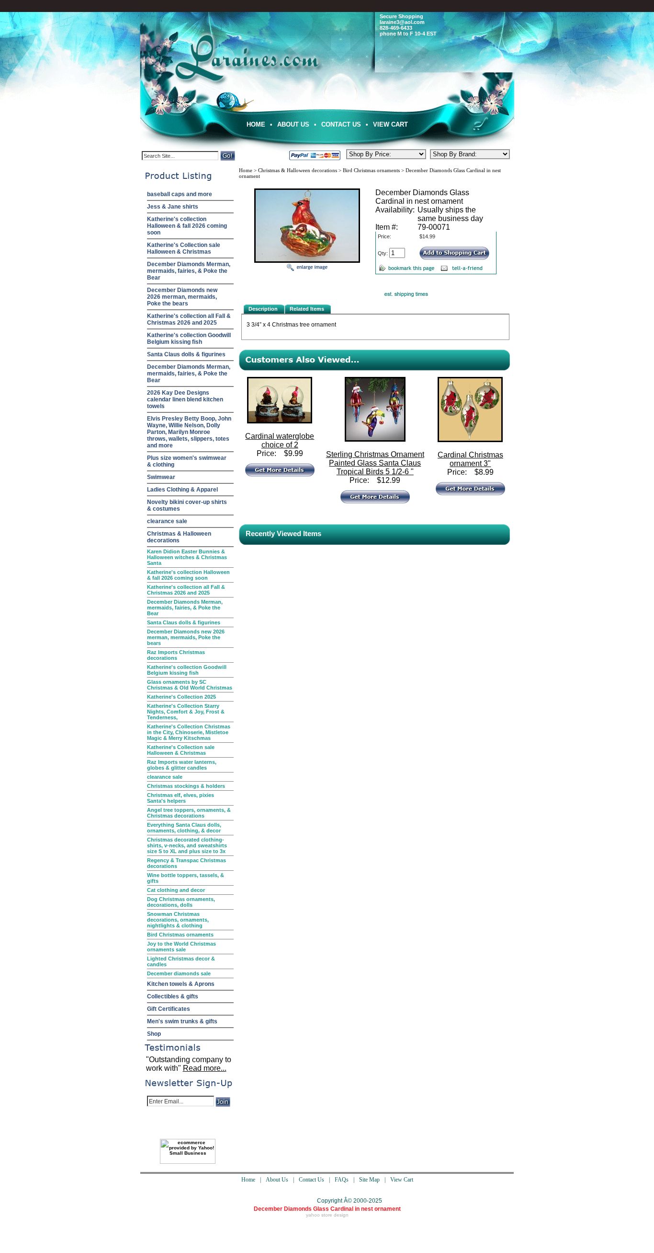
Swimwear (161, 477)
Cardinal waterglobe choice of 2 (279, 440)
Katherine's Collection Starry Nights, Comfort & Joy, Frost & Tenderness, (186, 711)
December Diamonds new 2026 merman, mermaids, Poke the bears (182, 297)
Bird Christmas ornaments (180, 934)
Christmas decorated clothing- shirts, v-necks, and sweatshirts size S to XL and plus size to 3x (187, 845)
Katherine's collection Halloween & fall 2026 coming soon (187, 226)
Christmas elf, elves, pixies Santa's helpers (180, 798)
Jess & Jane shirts (172, 206)
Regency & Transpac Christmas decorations (186, 863)
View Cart (390, 124)
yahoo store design (327, 1215)
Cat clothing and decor (176, 890)
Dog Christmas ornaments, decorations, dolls (181, 902)
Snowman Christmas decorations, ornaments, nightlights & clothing (178, 919)
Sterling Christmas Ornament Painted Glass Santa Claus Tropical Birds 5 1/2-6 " (375, 463)
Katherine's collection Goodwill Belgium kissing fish (189, 338)
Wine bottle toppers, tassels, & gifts (185, 878)
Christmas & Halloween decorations (179, 537)
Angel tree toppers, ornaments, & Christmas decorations (189, 813)
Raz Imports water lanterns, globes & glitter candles (181, 765)
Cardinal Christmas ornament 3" (470, 459)
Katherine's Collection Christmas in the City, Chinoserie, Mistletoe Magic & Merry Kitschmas (188, 732)
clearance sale (167, 521)
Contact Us (341, 124)
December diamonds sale (179, 973)
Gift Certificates (168, 1009)
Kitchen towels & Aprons (180, 984)
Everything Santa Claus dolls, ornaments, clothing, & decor (184, 827)
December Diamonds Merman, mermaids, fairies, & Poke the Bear (188, 271)
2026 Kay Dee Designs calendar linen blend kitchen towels (185, 399)
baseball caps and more (179, 194)
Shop (154, 1034)
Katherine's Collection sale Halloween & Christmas (183, 248)
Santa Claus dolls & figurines (186, 354)
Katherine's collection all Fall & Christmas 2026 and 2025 (189, 319)
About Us (293, 124)
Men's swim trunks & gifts (182, 1021)
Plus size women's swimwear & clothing (186, 461)
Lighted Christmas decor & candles (181, 961)
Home (256, 124)
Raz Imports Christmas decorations (176, 655)
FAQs (342, 1179)
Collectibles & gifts (172, 996)
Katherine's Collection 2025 (181, 697)
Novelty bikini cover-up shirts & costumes (187, 505)
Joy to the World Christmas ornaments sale (181, 946)
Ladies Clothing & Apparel (182, 489)
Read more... (204, 1068)
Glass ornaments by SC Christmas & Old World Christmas (189, 685)
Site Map (369, 1179)
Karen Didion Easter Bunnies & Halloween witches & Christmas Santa (187, 557)
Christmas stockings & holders (186, 786)
